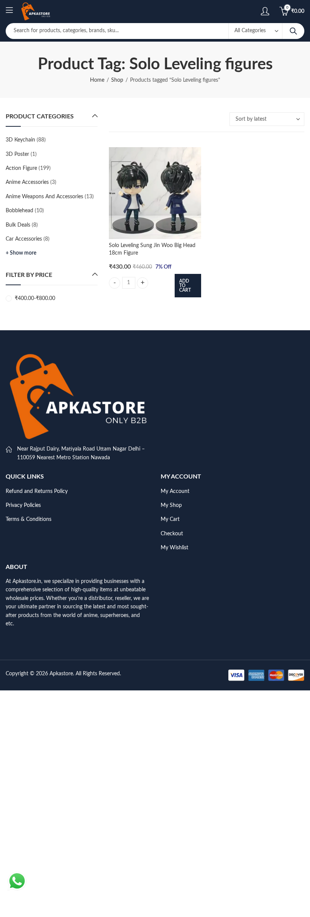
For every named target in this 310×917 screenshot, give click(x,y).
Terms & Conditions (28, 519)
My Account (175, 491)
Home (97, 80)
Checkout (172, 533)
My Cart (170, 519)
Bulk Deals (18, 225)
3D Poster (17, 154)
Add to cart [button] (185, 285)
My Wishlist (174, 547)
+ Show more (21, 253)
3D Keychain (20, 140)
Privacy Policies (23, 505)
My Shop (171, 505)
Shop (117, 80)
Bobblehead (19, 210)
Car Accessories (24, 239)
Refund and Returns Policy (37, 491)
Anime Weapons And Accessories (44, 196)
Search (293, 31)
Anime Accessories (27, 182)
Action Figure (21, 168)
